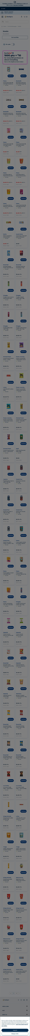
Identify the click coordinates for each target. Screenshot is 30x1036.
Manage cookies (15, 1033)
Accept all (15, 1030)
